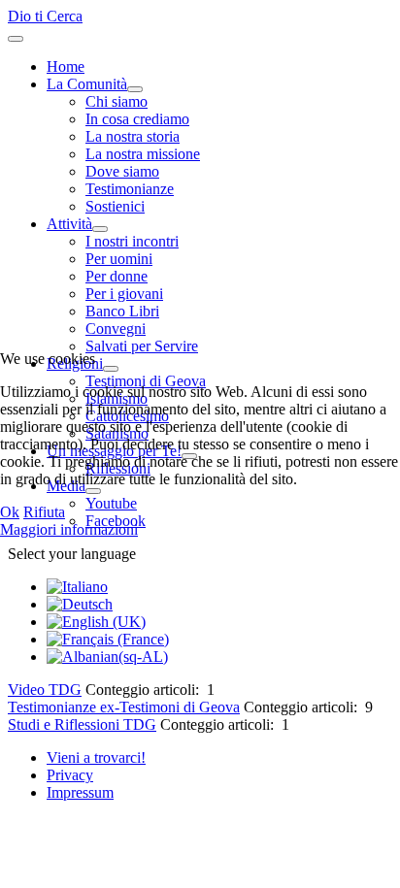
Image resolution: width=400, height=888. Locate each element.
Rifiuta (44, 512)
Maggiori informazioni (69, 529)
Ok (9, 512)
